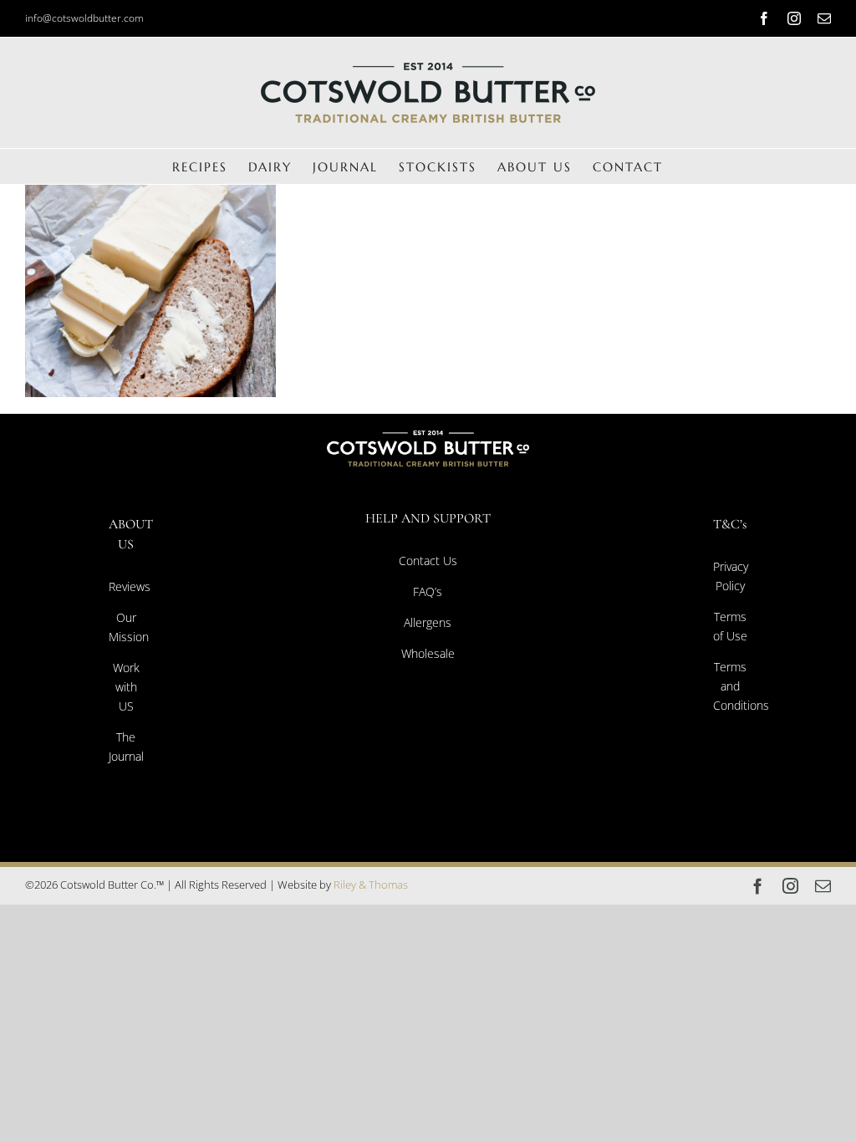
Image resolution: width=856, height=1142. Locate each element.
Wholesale (428, 653)
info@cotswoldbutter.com (84, 18)
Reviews (129, 586)
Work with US (126, 687)
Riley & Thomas (371, 884)
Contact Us (428, 560)
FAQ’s (427, 591)
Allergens (427, 622)
